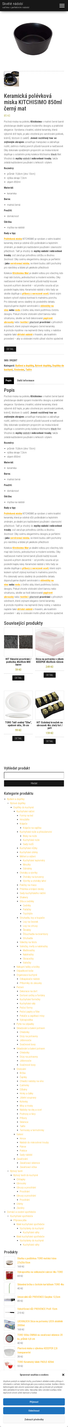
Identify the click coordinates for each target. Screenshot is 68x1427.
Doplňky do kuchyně (23, 807)
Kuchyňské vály (27, 1003)
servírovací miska (19, 263)
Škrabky (27, 929)
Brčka (22, 1073)
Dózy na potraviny (29, 1036)
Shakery (24, 897)
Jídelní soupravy (28, 1097)
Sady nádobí (26, 1154)
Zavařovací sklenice (30, 1162)
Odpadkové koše (25, 970)
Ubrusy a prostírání (26, 1187)
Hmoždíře (24, 819)
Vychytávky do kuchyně (32, 1228)
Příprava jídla (19, 1220)
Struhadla (28, 938)
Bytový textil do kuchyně (25, 1175)
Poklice (23, 1150)
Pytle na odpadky (25, 1023)
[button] (63, 1374)
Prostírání (25, 1191)
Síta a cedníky (27, 901)
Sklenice (24, 1122)
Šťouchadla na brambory (35, 934)
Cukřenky (24, 1085)
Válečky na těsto (28, 942)
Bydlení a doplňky (24, 365)
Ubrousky (21, 1183)
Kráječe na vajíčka (32, 827)
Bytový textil (16, 1171)
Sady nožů (28, 844)
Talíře (28, 369)
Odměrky (27, 868)
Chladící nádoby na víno (32, 1081)
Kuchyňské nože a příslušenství (36, 831)
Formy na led (26, 815)
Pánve (23, 1146)
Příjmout (34, 1401)
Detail (10, 349)
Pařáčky (27, 909)
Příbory (23, 1118)
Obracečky (28, 958)
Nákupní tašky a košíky (28, 966)
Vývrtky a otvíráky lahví (34, 880)
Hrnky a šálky (26, 1093)
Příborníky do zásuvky (31, 983)
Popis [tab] (9, 380)
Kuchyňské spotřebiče (21, 1216)
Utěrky (20, 1203)
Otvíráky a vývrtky (28, 872)
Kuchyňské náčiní (25, 811)
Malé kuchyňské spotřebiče (30, 1224)
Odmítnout (34, 1410)
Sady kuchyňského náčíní (33, 893)
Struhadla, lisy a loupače (32, 917)
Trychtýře (28, 913)
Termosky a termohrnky (32, 1130)
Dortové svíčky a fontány (32, 995)
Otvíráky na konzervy (33, 876)
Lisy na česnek (30, 921)
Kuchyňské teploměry (34, 860)
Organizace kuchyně (27, 974)
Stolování (19, 369)
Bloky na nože (30, 836)
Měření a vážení (28, 856)
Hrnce (23, 1138)
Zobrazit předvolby (34, 1419)
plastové (34, 322)
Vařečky (27, 962)
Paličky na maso (28, 885)
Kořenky (24, 1101)
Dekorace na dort (28, 991)
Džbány (23, 1089)
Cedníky (27, 905)
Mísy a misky (26, 1105)
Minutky (27, 864)
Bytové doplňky (43, 365)
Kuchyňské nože (31, 840)
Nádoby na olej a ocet (31, 1109)
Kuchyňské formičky (30, 999)
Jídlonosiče (25, 1040)
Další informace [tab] (25, 380)
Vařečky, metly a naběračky (34, 946)
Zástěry (20, 1207)
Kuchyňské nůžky (28, 848)
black (54, 154)
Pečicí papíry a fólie (30, 1011)
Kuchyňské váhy (31, 1232)
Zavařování (22, 1158)
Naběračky (28, 954)
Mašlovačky (29, 950)
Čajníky (23, 1077)
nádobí (26, 158)
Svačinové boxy (28, 1044)
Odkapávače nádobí (30, 978)
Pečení (20, 987)
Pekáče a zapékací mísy (32, 1015)
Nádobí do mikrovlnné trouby (34, 1142)
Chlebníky (24, 1032)
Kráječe (23, 823)
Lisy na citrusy (30, 925)
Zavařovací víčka (28, 1167)
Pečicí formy (26, 1007)
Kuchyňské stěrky (29, 852)
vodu (17, 310)
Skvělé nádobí (12, 4)
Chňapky (21, 1179)
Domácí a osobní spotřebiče (21, 1211)
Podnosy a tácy (28, 1113)
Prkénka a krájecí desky (32, 889)
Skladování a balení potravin (31, 1028)
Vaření (20, 1134)
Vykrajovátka (26, 1019)
